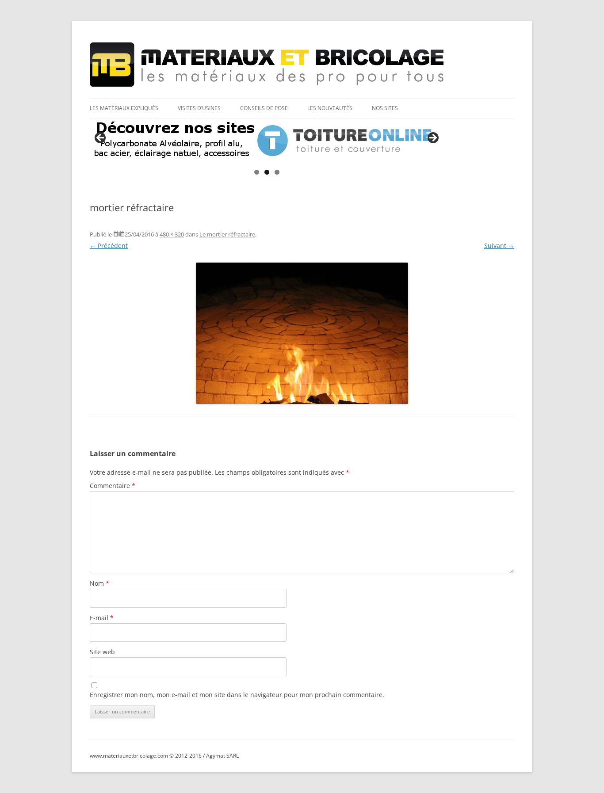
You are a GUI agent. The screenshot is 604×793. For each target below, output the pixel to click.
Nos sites (385, 108)
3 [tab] (277, 172)
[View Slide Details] (266, 140)
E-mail (102, 618)
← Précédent (109, 245)
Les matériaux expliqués (124, 108)
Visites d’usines (199, 108)
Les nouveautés (329, 108)
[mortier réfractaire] (302, 333)
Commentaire (112, 485)
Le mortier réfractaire (227, 234)
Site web (102, 652)
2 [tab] (266, 172)
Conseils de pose (264, 108)
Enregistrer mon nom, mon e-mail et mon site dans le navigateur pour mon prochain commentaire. (237, 694)
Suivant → (499, 245)
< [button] (100, 138)
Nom (99, 583)
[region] (266, 140)
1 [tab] (256, 172)
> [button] (432, 138)
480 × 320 (172, 234)
